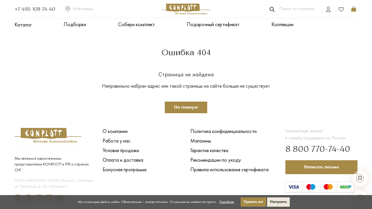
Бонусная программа (124, 169)
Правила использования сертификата (229, 169)
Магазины (83, 9)
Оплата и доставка (123, 160)
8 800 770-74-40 (317, 149)
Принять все (253, 202)
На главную (186, 107)
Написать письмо (321, 167)
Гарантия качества (209, 150)
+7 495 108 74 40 (35, 9)
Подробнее (226, 202)
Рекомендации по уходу (215, 160)
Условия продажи (121, 150)
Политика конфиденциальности (223, 131)
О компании (115, 131)
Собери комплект (136, 24)
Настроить (278, 202)
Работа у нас (116, 141)
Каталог (23, 25)
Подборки (75, 24)
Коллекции (282, 24)
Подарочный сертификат (213, 24)
